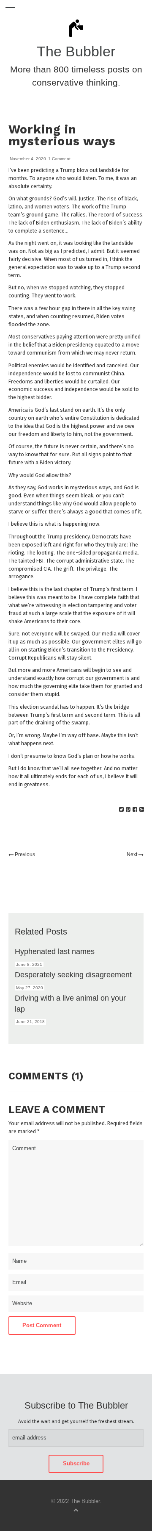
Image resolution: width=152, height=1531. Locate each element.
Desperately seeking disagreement (73, 974)
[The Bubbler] (76, 37)
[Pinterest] (128, 810)
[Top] (76, 1509)
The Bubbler (76, 51)
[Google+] (141, 810)
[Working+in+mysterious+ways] (121, 810)
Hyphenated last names (55, 951)
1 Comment (59, 158)
